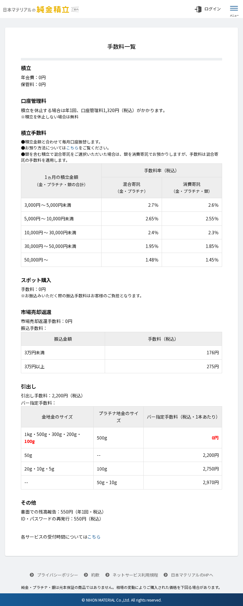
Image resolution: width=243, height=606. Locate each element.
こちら (72, 148)
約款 (94, 575)
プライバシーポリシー (57, 575)
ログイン (212, 9)
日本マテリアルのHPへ (191, 575)
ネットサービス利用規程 (135, 575)
